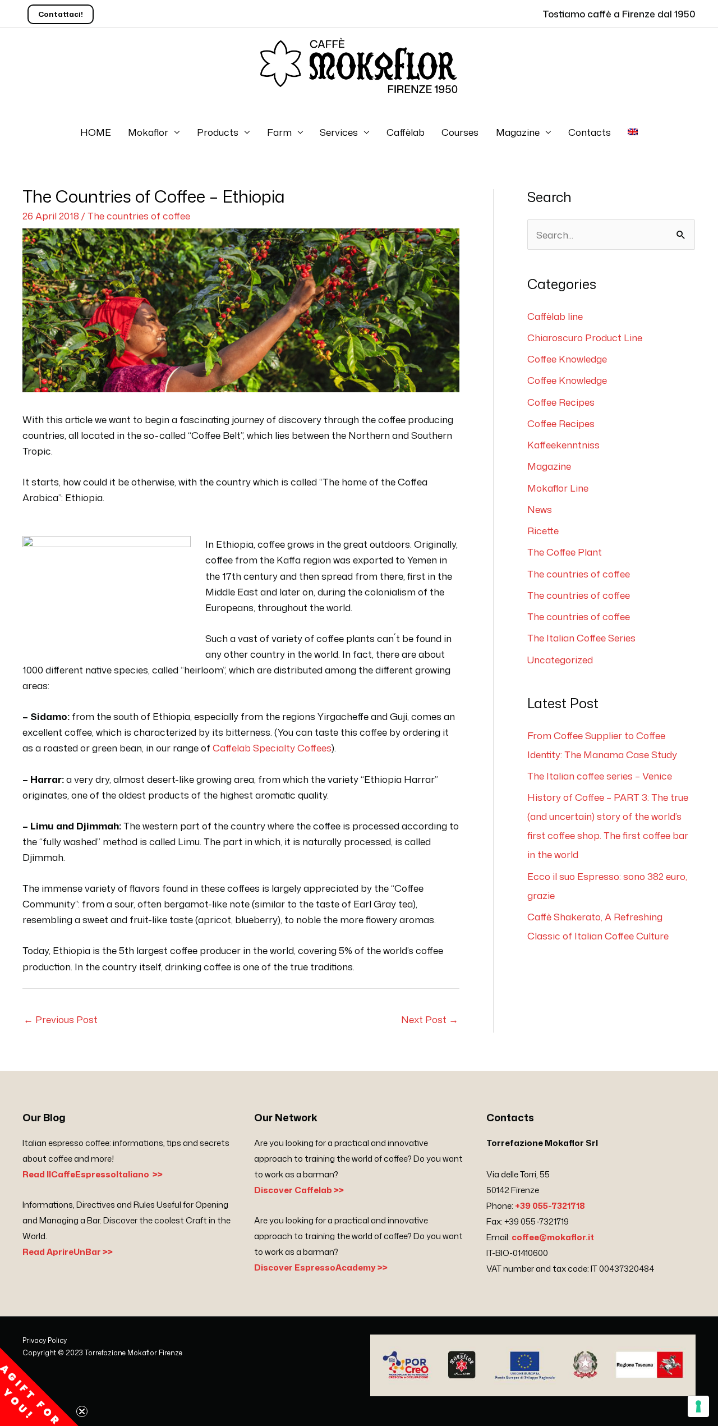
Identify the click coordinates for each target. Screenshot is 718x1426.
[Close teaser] (82, 1411)
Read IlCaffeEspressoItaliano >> (92, 1174)
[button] (39, 1386)
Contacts (589, 132)
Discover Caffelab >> (299, 1190)
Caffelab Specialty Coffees (272, 747)
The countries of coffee (139, 215)
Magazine (518, 132)
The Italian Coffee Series (581, 637)
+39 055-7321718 (550, 1206)
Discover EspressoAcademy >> (321, 1267)
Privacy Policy (44, 1340)
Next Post (429, 1019)
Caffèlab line (555, 316)
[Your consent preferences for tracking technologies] (698, 1406)
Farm (279, 132)
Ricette (543, 530)
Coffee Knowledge (567, 358)
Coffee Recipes (561, 402)
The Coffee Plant (564, 551)
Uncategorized (560, 659)
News (539, 509)
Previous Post (61, 1019)
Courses (459, 132)
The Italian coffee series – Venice (599, 775)
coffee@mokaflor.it (553, 1237)
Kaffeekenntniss (563, 444)
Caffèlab (405, 132)
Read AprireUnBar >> (67, 1252)
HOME (95, 132)
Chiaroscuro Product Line (584, 337)
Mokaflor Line (557, 487)
